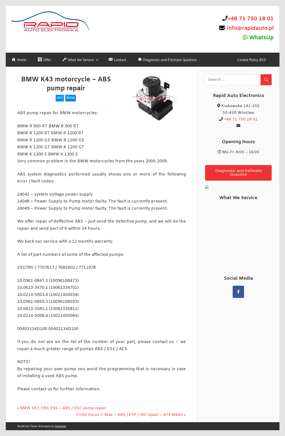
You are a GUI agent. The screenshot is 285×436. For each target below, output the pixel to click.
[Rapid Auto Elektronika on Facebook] (238, 292)
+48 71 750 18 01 (251, 19)
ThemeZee (60, 426)
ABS (60, 98)
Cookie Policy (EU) (251, 59)
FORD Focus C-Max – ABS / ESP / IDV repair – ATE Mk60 (129, 414)
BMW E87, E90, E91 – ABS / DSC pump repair (63, 408)
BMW (70, 98)
